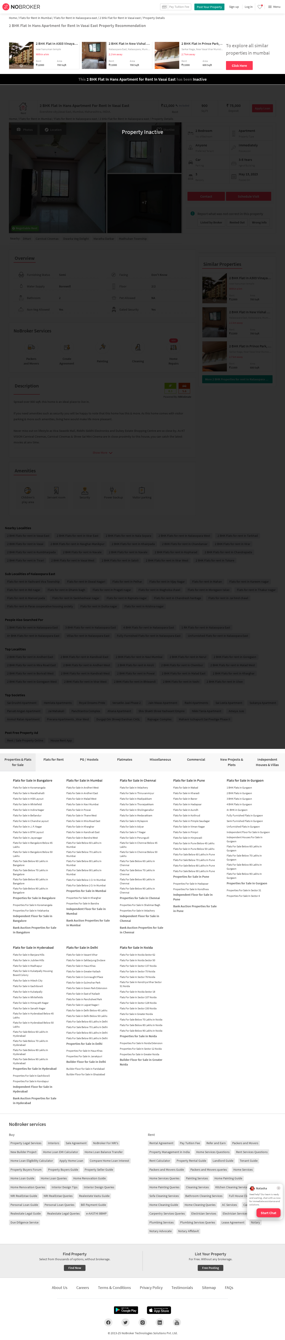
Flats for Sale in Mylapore (134, 821)
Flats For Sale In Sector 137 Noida (138, 965)
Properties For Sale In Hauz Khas (84, 1050)
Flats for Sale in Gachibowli (28, 986)
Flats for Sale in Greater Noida (136, 1014)
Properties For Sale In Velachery (137, 910)
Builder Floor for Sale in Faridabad (85, 1068)
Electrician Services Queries (240, 1213)
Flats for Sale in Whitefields (28, 997)
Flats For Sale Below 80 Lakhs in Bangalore (30, 881)
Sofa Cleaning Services (164, 1196)
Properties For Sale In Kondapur (31, 1081)
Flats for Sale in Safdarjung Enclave (85, 960)
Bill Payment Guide (93, 1205)
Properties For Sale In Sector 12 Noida (141, 1048)
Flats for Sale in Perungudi (134, 837)
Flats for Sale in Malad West (81, 798)
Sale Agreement (76, 1143)
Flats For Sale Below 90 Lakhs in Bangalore (30, 890)
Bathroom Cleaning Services (203, 1196)
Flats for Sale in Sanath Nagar (29, 1008)
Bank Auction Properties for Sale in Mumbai (88, 922)
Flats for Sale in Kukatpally (28, 991)
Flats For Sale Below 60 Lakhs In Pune (194, 854)
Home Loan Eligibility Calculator (31, 1161)
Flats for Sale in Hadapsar (187, 804)
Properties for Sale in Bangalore (34, 898)
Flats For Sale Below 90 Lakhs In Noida (141, 1030)
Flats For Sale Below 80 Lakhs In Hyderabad (30, 1052)
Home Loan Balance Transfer (104, 1152)
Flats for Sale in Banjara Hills (28, 954)
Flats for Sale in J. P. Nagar (27, 826)
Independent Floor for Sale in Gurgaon (248, 832)
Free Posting (210, 1268)
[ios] (159, 1310)
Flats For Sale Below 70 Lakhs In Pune (194, 860)
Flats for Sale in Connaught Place (84, 977)
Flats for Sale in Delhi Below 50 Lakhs (86, 1016)
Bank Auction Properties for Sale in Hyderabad (34, 1100)
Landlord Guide (223, 1161)
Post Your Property (209, 7)
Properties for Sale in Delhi (84, 1044)
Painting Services (197, 1178)
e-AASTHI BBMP (96, 1213)
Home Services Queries (164, 1178)
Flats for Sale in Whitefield (27, 804)
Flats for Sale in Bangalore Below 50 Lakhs (33, 854)
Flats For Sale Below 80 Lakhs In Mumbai (84, 863)
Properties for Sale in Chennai (140, 898)
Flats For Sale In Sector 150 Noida (138, 1008)
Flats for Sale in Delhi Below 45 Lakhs (86, 1010)
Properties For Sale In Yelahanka (31, 910)
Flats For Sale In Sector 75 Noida (137, 971)
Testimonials (182, 1287)
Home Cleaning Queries (200, 1205)
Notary (255, 1222)
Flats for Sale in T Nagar (133, 832)
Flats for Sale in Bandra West (82, 837)
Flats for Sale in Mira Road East (83, 821)
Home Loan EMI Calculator (60, 1152)
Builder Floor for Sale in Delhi (86, 1062)
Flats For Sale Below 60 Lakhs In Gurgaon (244, 848)
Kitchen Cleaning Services (232, 1187)
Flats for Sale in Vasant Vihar (82, 954)
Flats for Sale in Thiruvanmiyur (137, 793)
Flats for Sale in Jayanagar (27, 837)
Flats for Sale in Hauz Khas (81, 965)
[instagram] (142, 1322)
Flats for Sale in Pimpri (185, 832)
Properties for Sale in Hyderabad (35, 1069)
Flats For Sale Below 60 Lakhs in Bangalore (30, 863)
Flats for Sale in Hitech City (28, 980)
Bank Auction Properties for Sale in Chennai (141, 930)
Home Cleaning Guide (163, 1205)
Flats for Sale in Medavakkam (136, 815)
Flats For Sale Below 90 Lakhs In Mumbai (84, 872)
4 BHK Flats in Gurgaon (239, 804)
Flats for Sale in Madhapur (27, 965)
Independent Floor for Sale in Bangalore (32, 918)
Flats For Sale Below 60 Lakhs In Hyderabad (30, 1033)
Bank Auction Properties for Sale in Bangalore (34, 930)
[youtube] (177, 1322)
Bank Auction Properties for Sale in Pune (195, 908)
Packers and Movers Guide (166, 1170)
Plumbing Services (161, 1222)
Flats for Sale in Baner (185, 798)
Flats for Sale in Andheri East (82, 793)
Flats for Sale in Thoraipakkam (137, 804)
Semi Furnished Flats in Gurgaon (245, 821)
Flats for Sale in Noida (136, 947)
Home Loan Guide (22, 1178)
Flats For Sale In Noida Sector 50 (137, 960)
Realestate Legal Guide (25, 1213)
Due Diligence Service (24, 1222)
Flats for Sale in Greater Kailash (83, 971)
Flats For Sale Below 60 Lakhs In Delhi (87, 1021)
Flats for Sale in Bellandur (27, 815)
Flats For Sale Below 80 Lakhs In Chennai (137, 881)
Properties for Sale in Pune (191, 877)
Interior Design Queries (99, 1187)
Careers (82, 1287)
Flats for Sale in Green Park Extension (86, 988)
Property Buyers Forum (26, 1170)
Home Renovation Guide (89, 1178)
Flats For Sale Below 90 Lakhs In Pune (194, 871)
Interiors (53, 1143)
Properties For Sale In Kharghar (83, 897)
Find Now (74, 1268)
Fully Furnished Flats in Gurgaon (245, 815)
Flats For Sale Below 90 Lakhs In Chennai (137, 890)
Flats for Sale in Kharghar (80, 826)
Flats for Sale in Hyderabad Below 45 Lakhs (33, 1015)
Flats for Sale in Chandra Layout (31, 821)
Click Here (239, 65)
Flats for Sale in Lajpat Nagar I (82, 1004)
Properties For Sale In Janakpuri (84, 1056)
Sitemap (209, 1287)
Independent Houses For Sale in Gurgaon (245, 839)
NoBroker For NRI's (105, 1143)
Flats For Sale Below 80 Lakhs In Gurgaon (244, 866)
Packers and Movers (245, 1143)
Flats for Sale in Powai (78, 809)
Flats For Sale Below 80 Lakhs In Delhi (87, 1032)
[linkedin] (160, 1322)
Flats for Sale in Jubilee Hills (28, 960)
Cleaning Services (197, 1187)
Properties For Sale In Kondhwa (191, 889)
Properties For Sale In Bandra (82, 903)
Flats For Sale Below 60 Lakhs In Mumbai (84, 844)
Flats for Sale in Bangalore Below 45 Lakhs (33, 844)
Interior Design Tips (64, 1187)
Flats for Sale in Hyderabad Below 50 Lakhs (33, 1024)
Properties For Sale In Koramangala (32, 905)
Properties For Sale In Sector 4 (243, 895)
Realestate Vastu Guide (94, 1196)
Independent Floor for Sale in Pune (193, 897)
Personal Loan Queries (59, 1205)
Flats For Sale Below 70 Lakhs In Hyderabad (30, 1043)
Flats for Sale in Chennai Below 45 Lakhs (138, 844)
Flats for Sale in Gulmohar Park (83, 982)
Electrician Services (203, 1213)
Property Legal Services (25, 1143)
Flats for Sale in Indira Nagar (28, 809)
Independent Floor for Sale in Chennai (139, 918)
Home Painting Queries (164, 1187)
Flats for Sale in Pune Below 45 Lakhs (193, 843)
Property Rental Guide (191, 1161)
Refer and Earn (216, 1143)
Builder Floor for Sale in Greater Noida (141, 1062)
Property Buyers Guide (63, 1170)
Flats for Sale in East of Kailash (83, 993)
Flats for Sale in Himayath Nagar (31, 1002)
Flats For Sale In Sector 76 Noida (137, 977)
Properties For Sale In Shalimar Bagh (140, 905)
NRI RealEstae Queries (58, 1196)
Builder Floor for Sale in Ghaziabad (85, 1074)
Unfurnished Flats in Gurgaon (243, 826)
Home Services (243, 1170)
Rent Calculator (159, 1161)
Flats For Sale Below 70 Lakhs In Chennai (137, 872)
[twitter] (125, 1322)
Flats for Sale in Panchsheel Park (84, 999)
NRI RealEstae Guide (23, 1196)
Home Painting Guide (228, 1178)
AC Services (229, 1205)
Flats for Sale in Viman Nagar (189, 826)
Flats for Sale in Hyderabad (33, 947)
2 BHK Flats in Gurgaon (239, 793)
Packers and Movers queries (208, 1170)
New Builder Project (23, 1152)
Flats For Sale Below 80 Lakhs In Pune (194, 865)
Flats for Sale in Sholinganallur (137, 809)
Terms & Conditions (114, 1287)
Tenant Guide (249, 1161)
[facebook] (108, 1322)
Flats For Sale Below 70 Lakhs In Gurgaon (244, 857)
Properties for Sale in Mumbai (86, 891)
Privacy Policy (151, 1287)
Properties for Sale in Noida (138, 1036)
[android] (126, 1310)
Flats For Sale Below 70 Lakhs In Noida (141, 1019)
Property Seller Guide (99, 1170)
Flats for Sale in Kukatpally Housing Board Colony (33, 973)
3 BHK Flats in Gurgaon (239, 798)
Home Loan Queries (54, 1178)
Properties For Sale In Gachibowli (31, 1075)
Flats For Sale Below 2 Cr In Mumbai (86, 885)
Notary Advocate (160, 1231)
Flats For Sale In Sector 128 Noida (138, 1002)
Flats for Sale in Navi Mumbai (82, 804)
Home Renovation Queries (27, 1187)
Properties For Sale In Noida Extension (141, 1043)
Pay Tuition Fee (190, 1143)
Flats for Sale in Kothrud (186, 815)
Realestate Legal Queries (63, 1213)
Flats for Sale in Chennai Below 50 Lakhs (138, 854)
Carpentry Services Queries (167, 1213)
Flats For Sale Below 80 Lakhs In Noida (141, 1025)
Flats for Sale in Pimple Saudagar (191, 821)
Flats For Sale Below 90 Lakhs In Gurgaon (244, 875)
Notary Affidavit (188, 1231)
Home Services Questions (213, 1152)
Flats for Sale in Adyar (132, 826)
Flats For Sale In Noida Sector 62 (137, 954)
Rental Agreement (161, 1143)
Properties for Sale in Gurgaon (247, 883)
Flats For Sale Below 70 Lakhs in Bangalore (30, 872)
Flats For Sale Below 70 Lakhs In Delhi (87, 1027)
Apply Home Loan (71, 1161)
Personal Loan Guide (24, 1205)
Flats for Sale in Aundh (185, 809)
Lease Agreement (233, 1222)
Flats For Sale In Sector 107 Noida (138, 997)
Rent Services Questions (252, 1152)
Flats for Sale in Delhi (82, 947)
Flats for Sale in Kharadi (186, 793)
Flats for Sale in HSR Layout (28, 798)
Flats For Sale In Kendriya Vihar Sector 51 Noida (141, 984)
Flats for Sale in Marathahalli (29, 793)
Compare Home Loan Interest (109, 1161)
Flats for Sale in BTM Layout (28, 832)
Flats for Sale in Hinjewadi (187, 837)
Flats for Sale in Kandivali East (83, 832)
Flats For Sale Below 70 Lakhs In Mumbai (84, 854)
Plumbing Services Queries (197, 1222)
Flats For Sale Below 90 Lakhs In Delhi (87, 1038)
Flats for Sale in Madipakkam (136, 798)
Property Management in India (169, 1152)
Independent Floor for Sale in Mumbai (86, 911)
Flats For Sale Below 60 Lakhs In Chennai (137, 863)
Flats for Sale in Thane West (81, 815)
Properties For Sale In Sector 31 (244, 890)
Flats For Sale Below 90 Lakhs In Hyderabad (30, 1061)
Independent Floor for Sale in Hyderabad (32, 1089)
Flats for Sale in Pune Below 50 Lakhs (193, 848)
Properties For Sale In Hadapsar (190, 883)
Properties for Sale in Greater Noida (139, 1054)
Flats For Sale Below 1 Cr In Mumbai (86, 879)
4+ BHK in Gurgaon (237, 809)
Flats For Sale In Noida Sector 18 (137, 991)
